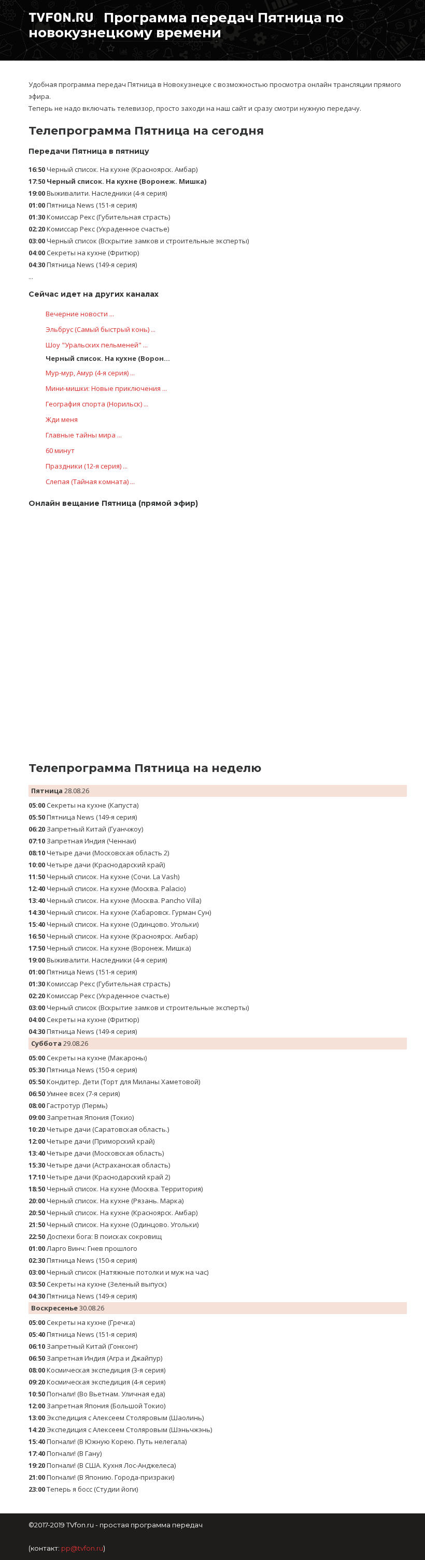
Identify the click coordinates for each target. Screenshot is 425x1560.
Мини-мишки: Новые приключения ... (106, 388)
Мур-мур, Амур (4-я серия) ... (90, 372)
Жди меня (62, 419)
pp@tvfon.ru (82, 1548)
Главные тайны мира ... (84, 435)
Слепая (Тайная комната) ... (90, 481)
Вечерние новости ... (80, 313)
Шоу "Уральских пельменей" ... (97, 344)
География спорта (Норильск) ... (97, 404)
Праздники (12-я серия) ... (87, 466)
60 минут (60, 450)
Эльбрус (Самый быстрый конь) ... (100, 329)
